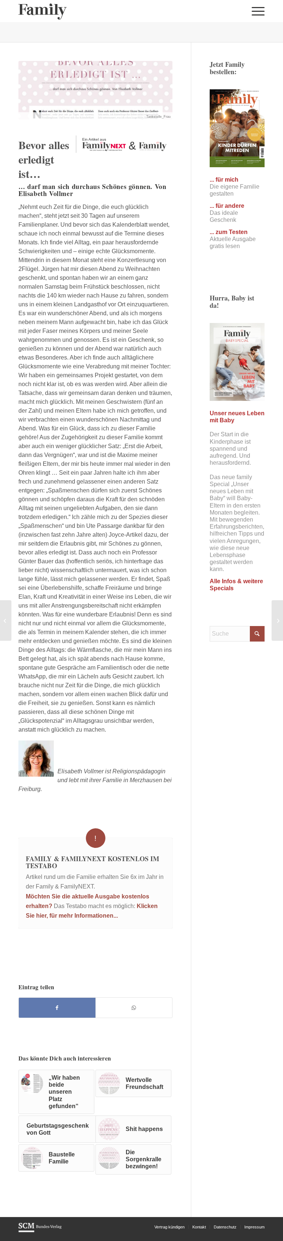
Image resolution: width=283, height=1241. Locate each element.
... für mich (224, 179)
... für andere (227, 206)
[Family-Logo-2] (42, 11)
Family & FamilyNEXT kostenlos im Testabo (92, 862)
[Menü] (256, 11)
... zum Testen (229, 232)
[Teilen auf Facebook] (57, 1008)
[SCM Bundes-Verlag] (40, 1231)
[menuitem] (256, 11)
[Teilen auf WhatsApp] (134, 1008)
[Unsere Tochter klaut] (277, 620)
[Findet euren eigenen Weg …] (5, 620)
